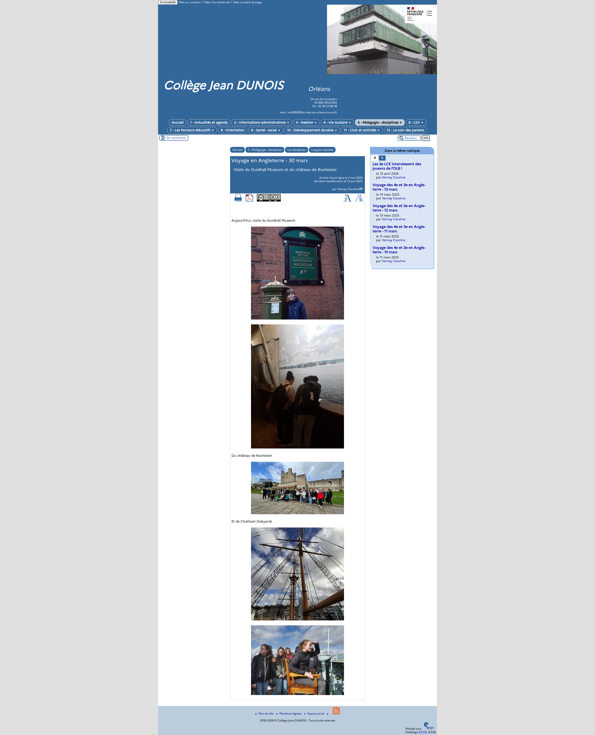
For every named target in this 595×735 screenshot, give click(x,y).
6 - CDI (416, 122)
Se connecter (176, 137)
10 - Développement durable (312, 130)
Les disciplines (296, 150)
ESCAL (423, 732)
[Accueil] (382, 73)
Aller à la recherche (217, 2)
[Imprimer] (238, 200)
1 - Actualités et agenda (209, 122)
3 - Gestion (306, 122)
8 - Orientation (233, 130)
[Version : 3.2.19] (429, 728)
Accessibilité (168, 2)
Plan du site (266, 713)
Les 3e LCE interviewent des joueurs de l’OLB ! (397, 166)
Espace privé (316, 713)
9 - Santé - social (266, 130)
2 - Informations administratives (261, 122)
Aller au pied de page (247, 2)
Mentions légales (290, 713)
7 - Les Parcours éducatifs (192, 130)
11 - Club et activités (362, 130)
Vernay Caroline (348, 189)
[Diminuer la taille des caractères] (359, 200)
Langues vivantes (322, 150)
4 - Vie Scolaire (337, 122)
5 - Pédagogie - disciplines (380, 122)
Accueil (178, 122)
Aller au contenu (190, 2)
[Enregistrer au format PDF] (249, 200)
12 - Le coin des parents (405, 130)
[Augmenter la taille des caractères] (347, 200)
